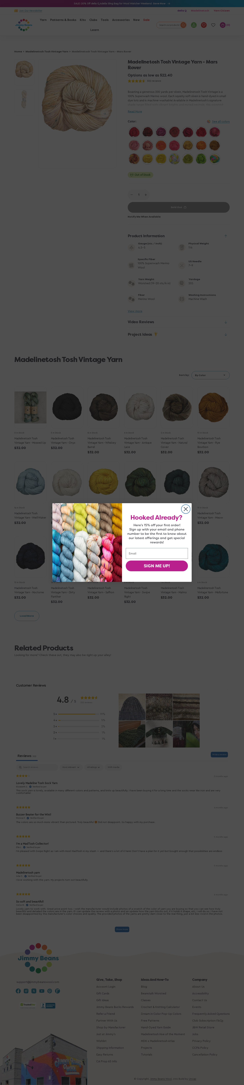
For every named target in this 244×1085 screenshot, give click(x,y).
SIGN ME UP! (157, 566)
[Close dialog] (185, 509)
